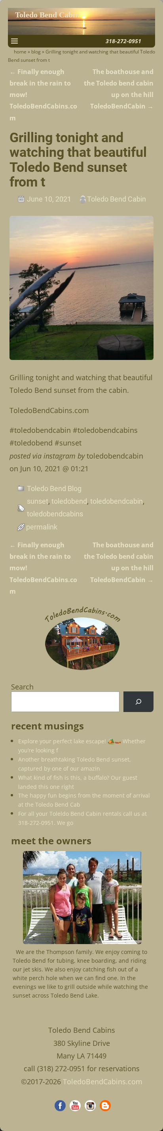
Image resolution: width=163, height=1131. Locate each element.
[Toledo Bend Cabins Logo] (82, 670)
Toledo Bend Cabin (47, 15)
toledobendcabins (55, 514)
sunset (37, 501)
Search (22, 686)
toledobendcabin (116, 501)
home (20, 51)
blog (36, 51)
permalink (41, 527)
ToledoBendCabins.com (102, 1081)
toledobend (69, 501)
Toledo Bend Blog (54, 488)
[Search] (138, 701)
